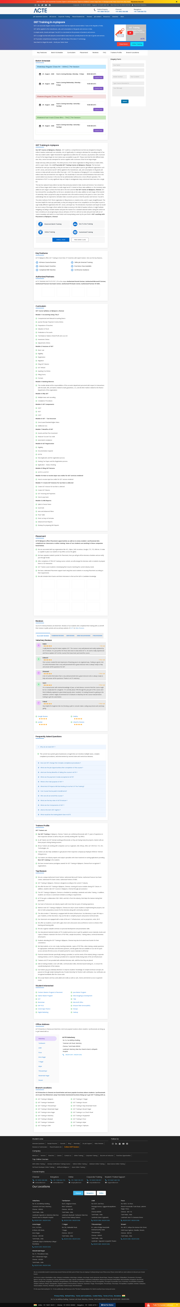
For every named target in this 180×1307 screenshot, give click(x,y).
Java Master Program (79, 992)
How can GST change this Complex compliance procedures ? (60, 763)
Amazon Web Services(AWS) (81, 1005)
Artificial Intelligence (63, 1167)
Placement (84, 52)
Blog (69, 1143)
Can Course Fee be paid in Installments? (53, 791)
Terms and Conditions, (84, 1296)
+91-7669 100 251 (77, 1180)
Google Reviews (43, 716)
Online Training (137, 44)
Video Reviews (79, 628)
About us (35, 1155)
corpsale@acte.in (94, 1182)
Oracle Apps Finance (44, 1009)
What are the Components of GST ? (52, 805)
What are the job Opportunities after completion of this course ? (61, 768)
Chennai (118, 9)
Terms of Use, (108, 1296)
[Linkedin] (38, 5)
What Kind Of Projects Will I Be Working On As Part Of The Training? (62, 786)
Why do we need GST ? (47, 747)
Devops (75, 1009)
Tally (74, 999)
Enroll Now (60, 240)
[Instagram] (35, 5)
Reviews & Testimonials (39, 1147)
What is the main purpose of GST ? (51, 782)
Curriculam (71, 52)
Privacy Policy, (59, 1296)
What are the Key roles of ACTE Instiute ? (53, 800)
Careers (59, 1155)
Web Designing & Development (82, 996)
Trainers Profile (116, 52)
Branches (115, 16)
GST (39, 999)
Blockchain (41, 1002)
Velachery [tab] (41, 1038)
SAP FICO (41, 1005)
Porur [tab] (40, 1052)
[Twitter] (119, 1143)
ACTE (72, 628)
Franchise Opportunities (123, 1155)
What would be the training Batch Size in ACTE (55, 815)
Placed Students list (78, 16)
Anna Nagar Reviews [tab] (83, 635)
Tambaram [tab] (41, 1043)
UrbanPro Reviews (78, 722)
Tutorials (62, 1143)
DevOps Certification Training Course (58, 1164)
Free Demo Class (80, 240)
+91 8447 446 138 (114, 1180)
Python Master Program (45, 996)
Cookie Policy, (97, 1296)
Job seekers (97, 16)
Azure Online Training (78, 1167)
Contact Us (67, 1155)
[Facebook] (49, 5)
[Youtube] (46, 5)
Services (43, 1155)
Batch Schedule (57, 52)
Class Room (123, 44)
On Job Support (87, 1143)
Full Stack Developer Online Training (43, 1167)
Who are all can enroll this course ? (51, 796)
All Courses (52, 16)
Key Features (42, 52)
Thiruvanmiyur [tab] (42, 1071)
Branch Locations (132, 52)
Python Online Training (80, 1164)
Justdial (40, 722)
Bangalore (137, 9)
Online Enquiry (102, 9)
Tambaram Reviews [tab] (57, 635)
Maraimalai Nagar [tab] (43, 1075)
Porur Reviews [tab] (97, 635)
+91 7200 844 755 (59, 1180)
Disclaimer (117, 1296)
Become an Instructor (106, 1155)
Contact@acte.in (40, 1182)
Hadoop (75, 1012)
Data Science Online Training (116, 1164)
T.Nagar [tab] (40, 1062)
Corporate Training (64, 16)
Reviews (89, 16)
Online (101, 1193)
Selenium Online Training (96, 1164)
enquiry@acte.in (76, 1182)
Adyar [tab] (40, 1066)
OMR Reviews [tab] (70, 635)
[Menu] (1, 15)
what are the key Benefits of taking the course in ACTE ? (58, 772)
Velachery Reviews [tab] (43, 636)
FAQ (104, 52)
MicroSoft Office (78, 1002)
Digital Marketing (43, 1012)
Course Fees (98, 77)
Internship (77, 1143)
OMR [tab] (40, 1048)
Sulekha (75, 716)
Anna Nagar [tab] (42, 1057)
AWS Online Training (38, 1164)
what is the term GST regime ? (50, 810)
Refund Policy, (70, 1296)
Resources (106, 16)
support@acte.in (113, 1182)
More (122, 16)
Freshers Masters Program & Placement (50, 992)
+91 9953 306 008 (41, 1180)
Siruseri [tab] (40, 1080)
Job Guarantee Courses (40, 16)
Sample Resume (52, 1143)
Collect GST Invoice (71, 1147)
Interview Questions (38, 1143)
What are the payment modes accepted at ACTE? (57, 777)
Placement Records (137, 2)
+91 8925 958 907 (95, 1180)
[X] (42, 5)
